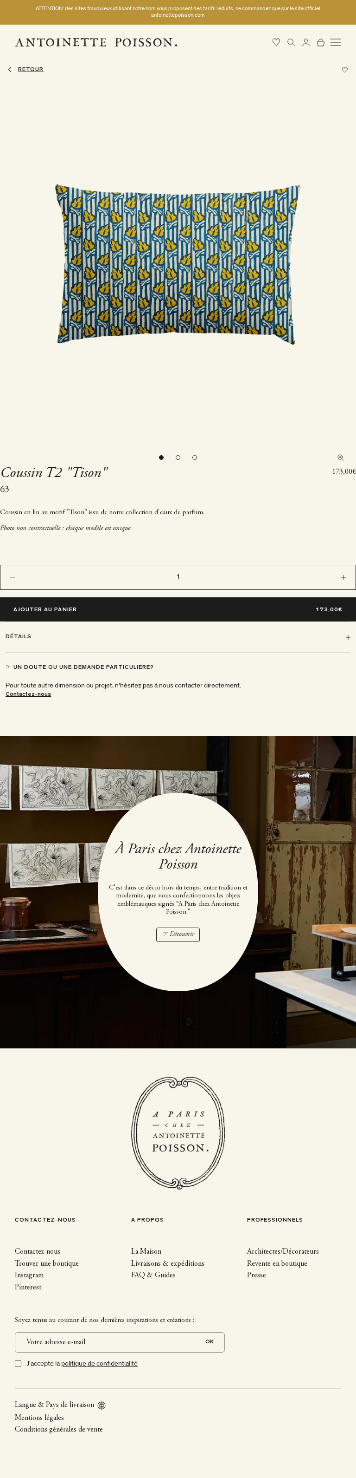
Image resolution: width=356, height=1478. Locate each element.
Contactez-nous (28, 695)
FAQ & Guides (153, 1275)
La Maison (146, 1252)
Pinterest (28, 1287)
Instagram (29, 1275)
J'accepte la (82, 1363)
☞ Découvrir (178, 934)
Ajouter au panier (45, 610)
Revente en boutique (277, 1264)
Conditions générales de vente (59, 1429)
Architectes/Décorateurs (283, 1252)
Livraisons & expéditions (167, 1264)
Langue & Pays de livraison (54, 1405)
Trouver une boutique (47, 1264)
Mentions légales (39, 1418)
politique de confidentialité (99, 1363)
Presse (256, 1275)
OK (209, 1342)
